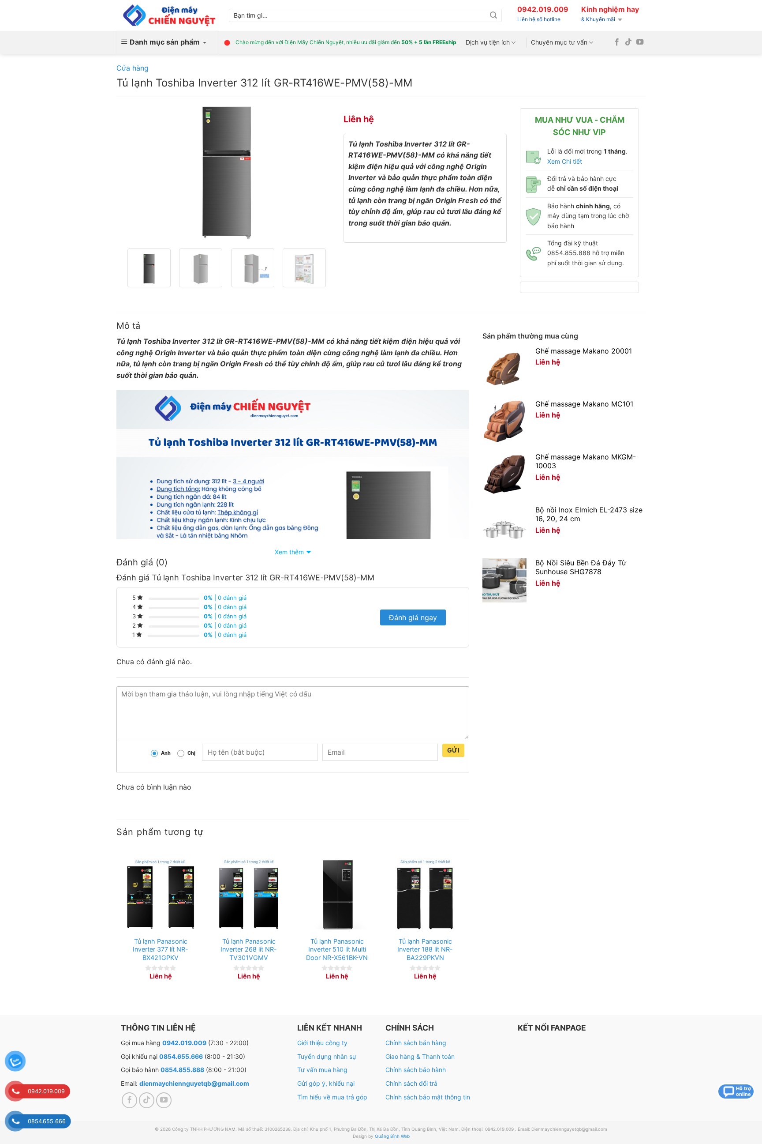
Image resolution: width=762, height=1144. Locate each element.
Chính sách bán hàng (415, 1042)
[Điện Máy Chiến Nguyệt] (169, 15)
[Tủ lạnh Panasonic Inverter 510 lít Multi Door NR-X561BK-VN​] (336, 894)
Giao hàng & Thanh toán (420, 1056)
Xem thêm (289, 552)
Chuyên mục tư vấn (559, 42)
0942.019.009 (542, 9)
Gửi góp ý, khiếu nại (326, 1083)
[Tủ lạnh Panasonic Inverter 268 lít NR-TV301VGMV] (248, 894)
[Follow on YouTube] (639, 42)
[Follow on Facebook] (616, 42)
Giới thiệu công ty (322, 1042)
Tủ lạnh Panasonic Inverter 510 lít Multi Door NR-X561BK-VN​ (337, 949)
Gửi (453, 750)
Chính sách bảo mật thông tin (427, 1097)
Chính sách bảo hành (415, 1069)
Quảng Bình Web (392, 1136)
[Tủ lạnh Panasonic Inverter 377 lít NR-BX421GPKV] (160, 894)
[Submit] (493, 15)
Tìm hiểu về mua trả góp (332, 1097)
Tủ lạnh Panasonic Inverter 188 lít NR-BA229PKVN (425, 949)
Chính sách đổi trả (411, 1083)
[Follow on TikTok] (628, 42)
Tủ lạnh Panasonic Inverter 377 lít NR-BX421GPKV (160, 949)
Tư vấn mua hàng (322, 1069)
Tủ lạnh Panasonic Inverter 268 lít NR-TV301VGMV (248, 949)
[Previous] (138, 173)
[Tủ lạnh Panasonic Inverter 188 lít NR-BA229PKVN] (425, 894)
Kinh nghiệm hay (610, 9)
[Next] (315, 173)
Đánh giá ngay (413, 617)
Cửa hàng (132, 68)
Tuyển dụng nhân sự (326, 1056)
